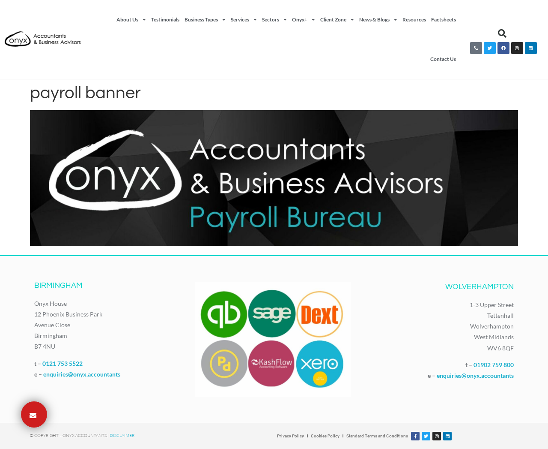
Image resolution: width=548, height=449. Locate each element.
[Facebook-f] (415, 436)
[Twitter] (490, 48)
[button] (502, 33)
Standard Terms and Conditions (377, 436)
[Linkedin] (531, 48)
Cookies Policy (325, 436)
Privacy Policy (290, 436)
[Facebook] (503, 48)
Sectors (270, 19)
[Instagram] (517, 48)
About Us (127, 19)
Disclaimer (122, 435)
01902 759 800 (494, 364)
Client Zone (333, 19)
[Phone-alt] (476, 48)
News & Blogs (374, 19)
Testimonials (165, 19)
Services (240, 19)
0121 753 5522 (62, 363)
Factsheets (443, 19)
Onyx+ (299, 19)
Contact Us (443, 59)
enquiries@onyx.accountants (81, 374)
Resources (414, 19)
